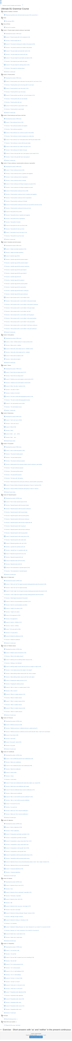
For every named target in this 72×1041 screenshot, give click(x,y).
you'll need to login (42, 1035)
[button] (1, 1)
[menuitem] (1, 3)
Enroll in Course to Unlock (36, 1037)
